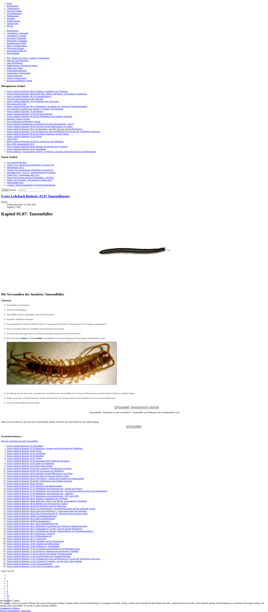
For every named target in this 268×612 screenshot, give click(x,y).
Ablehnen (15, 608)
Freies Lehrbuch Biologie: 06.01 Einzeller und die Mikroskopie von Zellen (40, 473)
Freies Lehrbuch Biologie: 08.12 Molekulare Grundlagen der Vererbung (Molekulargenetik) (47, 526)
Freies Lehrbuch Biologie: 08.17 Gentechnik (26, 539)
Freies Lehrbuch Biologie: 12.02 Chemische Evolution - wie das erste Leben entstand (44, 561)
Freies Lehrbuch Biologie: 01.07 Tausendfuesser (35, 196)
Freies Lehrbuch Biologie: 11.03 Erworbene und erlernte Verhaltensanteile (39, 554)
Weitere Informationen (10, 610)
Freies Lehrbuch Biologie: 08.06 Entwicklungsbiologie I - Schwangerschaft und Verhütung (47, 511)
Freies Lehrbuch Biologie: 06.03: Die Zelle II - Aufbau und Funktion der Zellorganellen (45, 478)
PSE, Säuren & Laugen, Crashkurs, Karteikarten (28, 58)
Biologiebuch (13, 6)
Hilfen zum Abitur (15, 68)
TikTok (10, 26)
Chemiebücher (13, 8)
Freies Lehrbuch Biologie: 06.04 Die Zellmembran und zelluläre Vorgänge (39, 481)
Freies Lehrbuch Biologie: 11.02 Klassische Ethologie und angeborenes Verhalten (43, 551)
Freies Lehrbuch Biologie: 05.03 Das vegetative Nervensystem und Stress (39, 468)
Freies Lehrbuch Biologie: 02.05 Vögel (24, 458)
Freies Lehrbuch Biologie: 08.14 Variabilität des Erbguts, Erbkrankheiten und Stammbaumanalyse (50, 531)
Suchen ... (13, 190)
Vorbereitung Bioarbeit (17, 70)
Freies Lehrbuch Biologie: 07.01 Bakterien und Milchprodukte (34, 486)
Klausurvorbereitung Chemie (19, 80)
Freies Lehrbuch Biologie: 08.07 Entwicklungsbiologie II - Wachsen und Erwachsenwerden (47, 513)
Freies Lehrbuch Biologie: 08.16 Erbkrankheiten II (29, 536)
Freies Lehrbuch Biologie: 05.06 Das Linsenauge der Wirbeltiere (35, 471)
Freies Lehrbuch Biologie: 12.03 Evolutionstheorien (29, 564)
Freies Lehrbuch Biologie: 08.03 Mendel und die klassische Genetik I (37, 503)
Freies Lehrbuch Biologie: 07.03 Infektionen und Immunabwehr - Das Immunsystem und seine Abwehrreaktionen (57, 491)
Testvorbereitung (14, 13)
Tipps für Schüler (14, 11)
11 (8, 598)
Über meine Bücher (15, 48)
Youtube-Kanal (13, 21)
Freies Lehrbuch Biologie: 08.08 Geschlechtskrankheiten (32, 516)
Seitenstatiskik (13, 53)
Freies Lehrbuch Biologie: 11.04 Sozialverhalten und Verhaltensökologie (39, 556)
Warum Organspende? (16, 78)
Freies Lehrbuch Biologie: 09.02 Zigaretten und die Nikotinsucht (35, 541)
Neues (9, 3)
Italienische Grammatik (17, 41)
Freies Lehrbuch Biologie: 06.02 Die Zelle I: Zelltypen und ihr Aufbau (38, 476)
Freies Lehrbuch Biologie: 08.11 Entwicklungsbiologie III (32, 524)
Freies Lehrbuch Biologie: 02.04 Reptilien (25, 456)
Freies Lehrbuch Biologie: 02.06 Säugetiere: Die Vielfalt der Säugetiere (38, 461)
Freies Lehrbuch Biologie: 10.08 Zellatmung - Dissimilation (33, 546)
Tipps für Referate (15, 63)
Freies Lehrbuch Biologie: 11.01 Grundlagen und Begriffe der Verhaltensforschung (43, 549)
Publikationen (13, 16)
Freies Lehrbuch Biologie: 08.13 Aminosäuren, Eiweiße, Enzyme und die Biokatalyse (44, 529)
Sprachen (11, 18)
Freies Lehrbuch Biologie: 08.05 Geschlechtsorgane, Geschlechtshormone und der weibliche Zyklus (51, 508)
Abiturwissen (12, 23)
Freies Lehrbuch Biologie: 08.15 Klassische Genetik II (31, 534)
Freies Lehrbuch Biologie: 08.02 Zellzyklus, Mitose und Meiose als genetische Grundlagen (47, 501)
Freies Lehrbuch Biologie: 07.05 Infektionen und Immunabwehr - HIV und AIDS (43, 496)
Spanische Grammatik (16, 38)
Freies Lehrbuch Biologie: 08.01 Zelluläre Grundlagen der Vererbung (37, 498)
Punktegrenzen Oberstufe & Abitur (22, 65)
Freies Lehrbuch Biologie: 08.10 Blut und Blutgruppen (31, 518)
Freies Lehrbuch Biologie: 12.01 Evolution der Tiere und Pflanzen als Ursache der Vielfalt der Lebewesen (53, 559)
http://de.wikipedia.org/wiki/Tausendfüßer (19, 441)
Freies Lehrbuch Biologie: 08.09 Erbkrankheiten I (29, 521)
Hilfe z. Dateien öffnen (17, 46)
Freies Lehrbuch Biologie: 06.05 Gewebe (25, 483)
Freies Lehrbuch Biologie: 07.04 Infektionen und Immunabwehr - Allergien (40, 493)
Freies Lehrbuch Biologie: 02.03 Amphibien (26, 453)
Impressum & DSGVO (17, 51)
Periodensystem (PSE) (16, 43)
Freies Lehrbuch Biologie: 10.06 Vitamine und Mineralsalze (33, 544)
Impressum (26, 610)
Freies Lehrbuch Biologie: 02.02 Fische (24, 451)
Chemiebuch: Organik (16, 36)
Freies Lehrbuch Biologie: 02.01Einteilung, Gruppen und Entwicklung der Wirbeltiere (45, 448)
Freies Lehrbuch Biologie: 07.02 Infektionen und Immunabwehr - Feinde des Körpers (44, 488)
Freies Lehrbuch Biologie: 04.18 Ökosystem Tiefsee (30, 466)
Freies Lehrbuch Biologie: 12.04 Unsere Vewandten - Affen (33, 566)
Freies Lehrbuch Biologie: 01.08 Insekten (25, 446)
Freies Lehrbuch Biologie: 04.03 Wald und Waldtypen (30, 463)
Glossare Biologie (14, 75)
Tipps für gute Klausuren (18, 60)
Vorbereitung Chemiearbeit (18, 73)
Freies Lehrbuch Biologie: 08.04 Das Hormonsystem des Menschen (36, 506)
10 (8, 596)
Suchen (5, 190)
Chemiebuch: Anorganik (17, 33)
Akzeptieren (5, 608)
